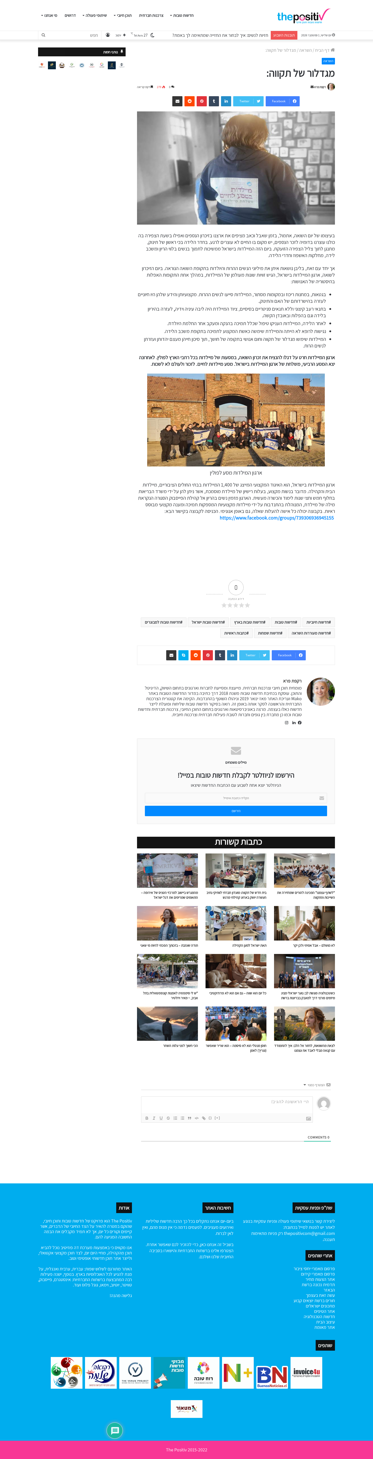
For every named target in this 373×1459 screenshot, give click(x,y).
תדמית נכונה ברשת (318, 1284)
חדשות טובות (183, 15)
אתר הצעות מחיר (320, 1279)
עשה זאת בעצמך (320, 1295)
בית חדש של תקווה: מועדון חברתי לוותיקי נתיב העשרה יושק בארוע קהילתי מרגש (236, 895)
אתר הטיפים (324, 1311)
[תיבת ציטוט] (189, 1118)
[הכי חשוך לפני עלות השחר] (167, 1024)
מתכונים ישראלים (320, 1306)
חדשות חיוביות (318, 622)
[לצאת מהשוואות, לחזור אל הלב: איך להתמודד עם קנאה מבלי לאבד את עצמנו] (304, 1024)
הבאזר (329, 1290)
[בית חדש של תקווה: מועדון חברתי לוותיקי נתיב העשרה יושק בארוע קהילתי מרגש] (236, 870)
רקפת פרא (320, 87)
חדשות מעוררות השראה (310, 633)
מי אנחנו (50, 15)
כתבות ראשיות (235, 633)
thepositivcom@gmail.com (309, 1233)
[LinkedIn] (293, 723)
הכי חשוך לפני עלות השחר (180, 1045)
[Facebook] (299, 723)
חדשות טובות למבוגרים (162, 622)
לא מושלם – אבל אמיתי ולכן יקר (314, 945)
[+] (217, 1118)
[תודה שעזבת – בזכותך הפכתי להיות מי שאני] (167, 923)
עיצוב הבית (325, 1322)
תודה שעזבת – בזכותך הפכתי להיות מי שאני (169, 945)
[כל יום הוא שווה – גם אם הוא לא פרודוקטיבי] (236, 971)
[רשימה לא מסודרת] (182, 1118)
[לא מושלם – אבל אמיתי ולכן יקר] (304, 923)
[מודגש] (146, 1118)
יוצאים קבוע (303, 1300)
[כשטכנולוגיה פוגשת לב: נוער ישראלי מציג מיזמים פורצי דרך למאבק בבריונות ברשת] (304, 971)
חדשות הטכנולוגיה (319, 1316)
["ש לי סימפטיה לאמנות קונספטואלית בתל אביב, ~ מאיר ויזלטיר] (167, 971)
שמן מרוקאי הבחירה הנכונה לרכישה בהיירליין (230, 35)
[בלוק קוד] (196, 1118)
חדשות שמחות (269, 633)
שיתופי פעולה (96, 15)
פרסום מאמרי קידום (318, 1274)
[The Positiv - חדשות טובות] (305, 15)
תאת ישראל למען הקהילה (249, 945)
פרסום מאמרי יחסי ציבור (314, 1268)
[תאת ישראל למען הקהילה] (236, 923)
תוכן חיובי (124, 15)
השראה (305, 50)
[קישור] (203, 1118)
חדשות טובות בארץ (248, 622)
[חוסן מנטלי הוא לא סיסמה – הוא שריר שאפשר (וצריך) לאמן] (236, 1024)
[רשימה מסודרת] (175, 1118)
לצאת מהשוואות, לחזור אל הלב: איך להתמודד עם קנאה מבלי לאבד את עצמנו (304, 1048)
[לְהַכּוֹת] (168, 1118)
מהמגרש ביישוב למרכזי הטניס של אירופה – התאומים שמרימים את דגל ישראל (169, 895)
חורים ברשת (324, 1300)
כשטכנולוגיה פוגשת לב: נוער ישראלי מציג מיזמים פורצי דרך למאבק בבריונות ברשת (308, 995)
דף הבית (323, 50)
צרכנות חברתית (151, 15)
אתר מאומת (324, 1327)
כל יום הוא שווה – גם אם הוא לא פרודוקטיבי (237, 993)
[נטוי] (154, 1118)
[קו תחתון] (161, 1118)
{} (210, 1118)
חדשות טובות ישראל (207, 622)
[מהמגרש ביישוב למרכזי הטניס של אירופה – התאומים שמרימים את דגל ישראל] (167, 870)
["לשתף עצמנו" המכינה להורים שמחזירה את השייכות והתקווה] (304, 870)
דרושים (70, 15)
